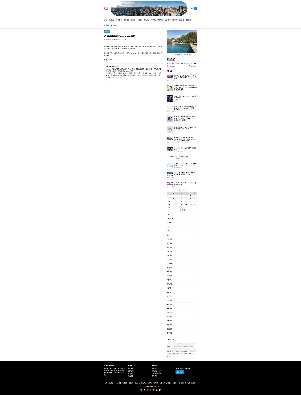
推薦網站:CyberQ (157, 371)
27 (173, 207)
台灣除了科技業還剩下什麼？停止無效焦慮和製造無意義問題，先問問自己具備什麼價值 (181, 174)
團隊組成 (130, 371)
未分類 (169, 288)
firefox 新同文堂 (176, 346)
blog (168, 214)
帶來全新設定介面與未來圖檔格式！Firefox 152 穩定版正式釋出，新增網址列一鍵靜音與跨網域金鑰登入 (185, 139)
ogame (194, 348)
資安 (194, 353)
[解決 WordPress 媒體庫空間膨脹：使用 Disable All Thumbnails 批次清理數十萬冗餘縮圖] (170, 108)
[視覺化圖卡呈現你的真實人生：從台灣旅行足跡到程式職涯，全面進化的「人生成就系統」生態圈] (170, 119)
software (169, 231)
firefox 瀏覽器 (184, 346)
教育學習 (169, 272)
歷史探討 (169, 292)
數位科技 (169, 276)
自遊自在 (169, 316)
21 (177, 204)
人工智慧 (169, 239)
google (191, 346)
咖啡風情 (169, 247)
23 (186, 204)
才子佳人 (169, 267)
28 (177, 207)
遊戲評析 (169, 321)
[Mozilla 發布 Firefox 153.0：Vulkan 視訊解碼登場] (170, 98)
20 (173, 204)
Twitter (177, 351)
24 (190, 204)
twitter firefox (184, 351)
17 (190, 202)
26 (169, 207)
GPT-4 (168, 348)
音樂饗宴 (169, 333)
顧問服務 (154, 368)
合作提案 (154, 376)
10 (190, 199)
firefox (169, 346)
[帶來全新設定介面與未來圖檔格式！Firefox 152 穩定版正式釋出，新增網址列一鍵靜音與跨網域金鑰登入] (170, 139)
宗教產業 (169, 251)
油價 (181, 353)
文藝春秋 (169, 280)
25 (194, 204)
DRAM (189, 343)
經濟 (190, 353)
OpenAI (169, 351)
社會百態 (169, 300)
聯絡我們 (130, 376)
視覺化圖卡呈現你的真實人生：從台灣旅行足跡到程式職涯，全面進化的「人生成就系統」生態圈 (185, 118)
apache (171, 343)
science (169, 227)
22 (182, 204)
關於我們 (130, 368)
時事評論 (169, 284)
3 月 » (184, 210)
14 (177, 202)
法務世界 (169, 296)
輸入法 (168, 356)
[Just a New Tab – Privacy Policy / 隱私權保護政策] (170, 183)
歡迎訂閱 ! (180, 372)
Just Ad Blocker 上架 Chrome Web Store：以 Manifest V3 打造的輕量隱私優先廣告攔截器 (185, 87)
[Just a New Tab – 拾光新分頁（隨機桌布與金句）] (170, 149)
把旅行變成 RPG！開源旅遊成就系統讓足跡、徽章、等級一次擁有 (185, 128)
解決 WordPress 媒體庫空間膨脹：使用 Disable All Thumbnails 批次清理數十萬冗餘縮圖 (185, 108)
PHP (173, 351)
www (168, 235)
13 (173, 202)
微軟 (174, 353)
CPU (185, 343)
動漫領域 (169, 243)
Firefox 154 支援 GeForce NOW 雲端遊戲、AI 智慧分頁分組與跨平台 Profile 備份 (185, 77)
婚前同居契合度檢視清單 (181, 156)
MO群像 (169, 223)
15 (181, 202)
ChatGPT (180, 343)
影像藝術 (169, 259)
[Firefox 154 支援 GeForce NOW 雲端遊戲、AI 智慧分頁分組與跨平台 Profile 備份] (170, 76)
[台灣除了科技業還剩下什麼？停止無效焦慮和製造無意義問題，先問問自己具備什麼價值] (170, 173)
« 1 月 (179, 210)
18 (194, 202)
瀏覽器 (185, 353)
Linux (173, 348)
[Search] (195, 8)
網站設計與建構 (156, 373)
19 (169, 204)
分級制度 (169, 353)
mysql (184, 348)
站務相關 (107, 31)
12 (169, 202)
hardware (170, 218)
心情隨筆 (169, 263)
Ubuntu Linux (192, 351)
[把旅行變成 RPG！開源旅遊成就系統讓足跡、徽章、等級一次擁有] (170, 129)
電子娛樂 (169, 329)
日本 (178, 353)
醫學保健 (169, 325)
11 (194, 199)
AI (167, 343)
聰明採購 (169, 312)
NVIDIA (189, 348)
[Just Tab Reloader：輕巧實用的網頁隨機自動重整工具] (170, 165)
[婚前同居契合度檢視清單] (170, 157)
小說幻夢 (169, 255)
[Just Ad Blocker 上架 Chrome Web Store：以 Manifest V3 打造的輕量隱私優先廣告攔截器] (170, 88)
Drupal (193, 343)
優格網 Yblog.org (154, 386)
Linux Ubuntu (179, 348)
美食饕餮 (169, 308)
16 (186, 202)
